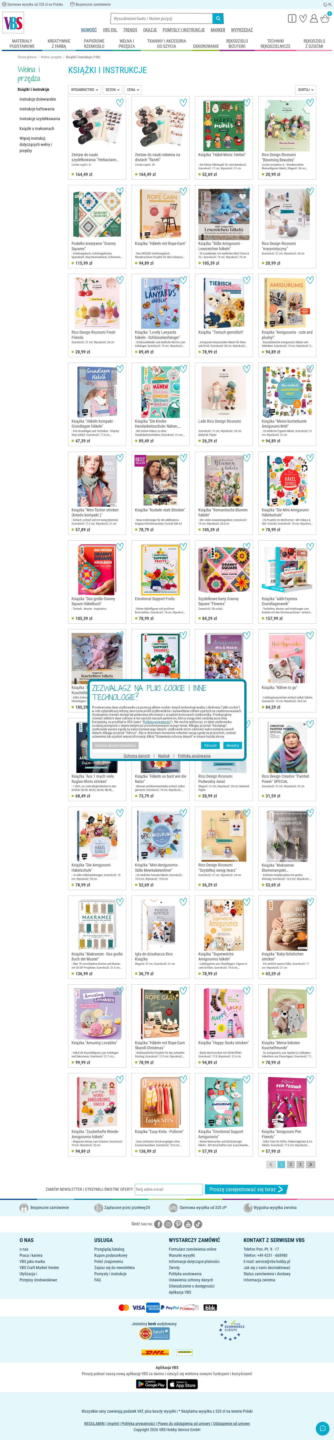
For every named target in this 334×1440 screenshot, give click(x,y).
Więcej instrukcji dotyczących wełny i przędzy (36, 144)
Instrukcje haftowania (37, 109)
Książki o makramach (37, 128)
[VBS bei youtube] (188, 1224)
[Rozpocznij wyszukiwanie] (218, 18)
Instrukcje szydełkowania (40, 118)
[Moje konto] (314, 18)
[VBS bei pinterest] (178, 1224)
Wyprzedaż (242, 30)
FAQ (97, 1279)
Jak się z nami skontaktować (267, 1267)
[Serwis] (292, 18)
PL (330, 5)
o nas (24, 1249)
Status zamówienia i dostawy (267, 1273)
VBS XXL (110, 30)
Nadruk (164, 755)
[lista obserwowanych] (303, 18)
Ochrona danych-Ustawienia (115, 745)
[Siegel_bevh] (154, 1333)
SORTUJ (304, 90)
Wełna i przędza (51, 57)
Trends (130, 30)
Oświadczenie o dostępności (191, 1286)
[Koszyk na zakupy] (324, 18)
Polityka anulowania (185, 1273)
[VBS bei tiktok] (198, 1224)
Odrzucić (210, 745)
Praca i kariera (31, 1255)
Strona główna (27, 57)
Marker (218, 30)
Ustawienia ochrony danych (191, 1279)
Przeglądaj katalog (109, 1249)
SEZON (111, 90)
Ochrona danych (137, 755)
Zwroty (174, 1267)
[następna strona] (310, 1164)
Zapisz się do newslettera (114, 1267)
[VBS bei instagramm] (168, 1224)
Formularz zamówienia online (192, 1249)
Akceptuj (232, 745)
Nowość (89, 30)
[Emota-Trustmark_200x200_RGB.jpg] (231, 1330)
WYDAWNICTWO (82, 90)
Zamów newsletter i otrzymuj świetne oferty (89, 1189)
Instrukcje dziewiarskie (38, 99)
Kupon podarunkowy (110, 1255)
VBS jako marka (32, 1261)
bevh (152, 1323)
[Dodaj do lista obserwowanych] (120, 103)
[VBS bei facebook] (158, 1224)
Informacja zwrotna (259, 1279)
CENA (131, 90)
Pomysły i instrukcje (184, 30)
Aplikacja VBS (180, 1292)
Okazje (150, 30)
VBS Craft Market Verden (39, 1267)
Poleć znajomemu (108, 1261)
